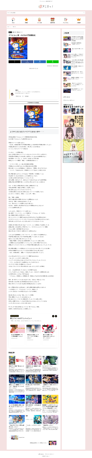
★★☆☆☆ (20, 32)
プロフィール (18, 96)
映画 (11, 32)
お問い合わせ (66, 97)
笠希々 (17, 90)
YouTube (26, 96)
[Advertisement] (34, 78)
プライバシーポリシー (69, 100)
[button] (84, 12)
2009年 (15, 32)
